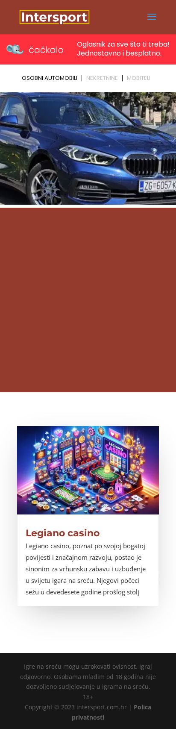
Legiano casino (63, 533)
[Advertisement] (88, 300)
